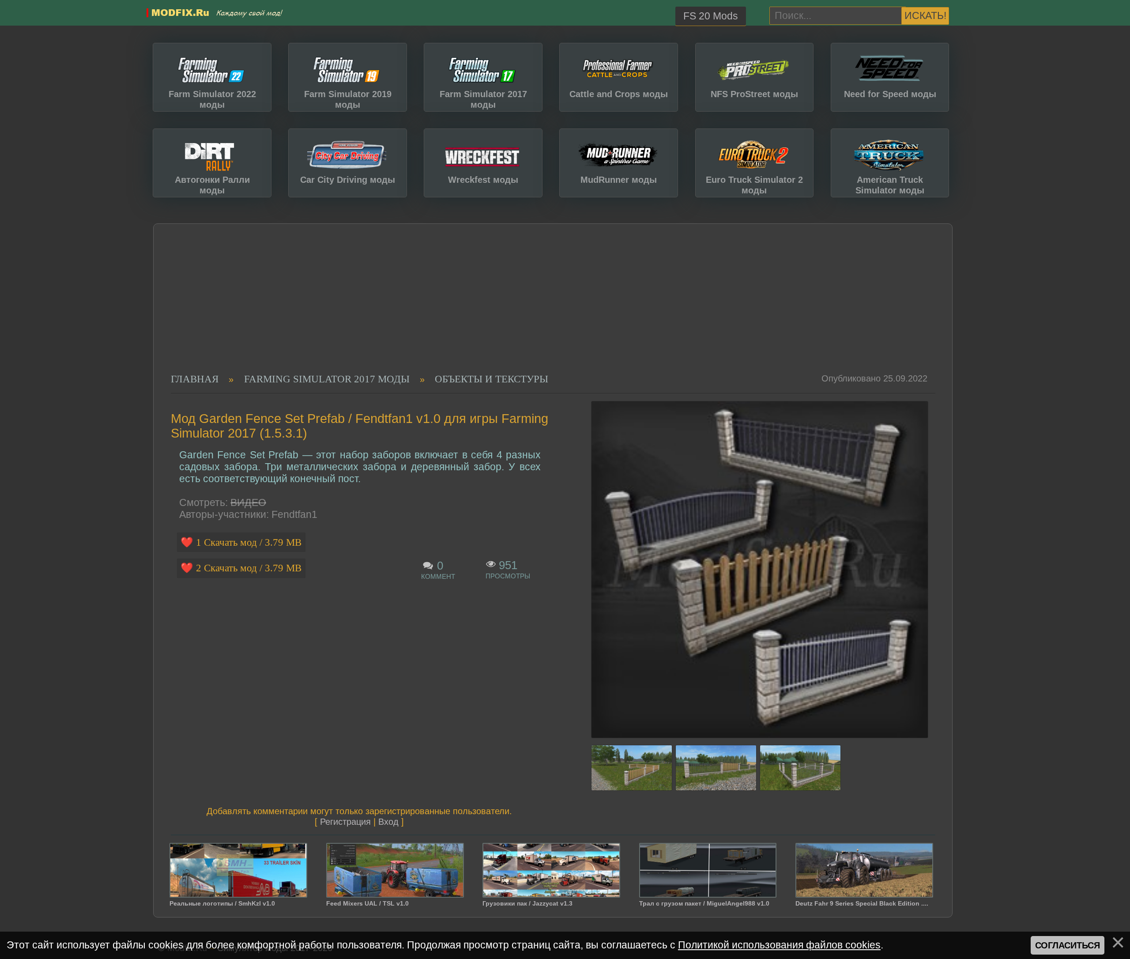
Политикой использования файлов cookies (779, 945)
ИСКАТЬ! (925, 15)
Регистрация (345, 821)
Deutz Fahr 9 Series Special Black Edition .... (861, 903)
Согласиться (1067, 945)
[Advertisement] (545, 307)
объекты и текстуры (491, 379)
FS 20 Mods (710, 16)
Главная (194, 379)
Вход (388, 821)
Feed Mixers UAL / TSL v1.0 (367, 903)
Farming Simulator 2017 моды (327, 379)
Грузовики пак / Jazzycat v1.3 (527, 903)
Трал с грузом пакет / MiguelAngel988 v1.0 (704, 903)
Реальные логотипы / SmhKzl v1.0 (222, 903)
